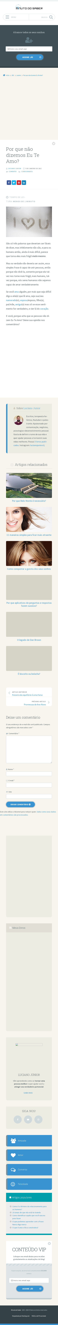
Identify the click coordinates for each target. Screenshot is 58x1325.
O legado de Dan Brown (29, 639)
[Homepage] (29, 6)
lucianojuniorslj (37, 445)
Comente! (13, 171)
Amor (20, 1155)
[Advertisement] (29, 110)
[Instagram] (38, 1119)
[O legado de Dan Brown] (29, 613)
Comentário (14, 733)
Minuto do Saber (16, 1310)
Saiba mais (28, 1093)
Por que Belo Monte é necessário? (29, 500)
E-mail (12, 780)
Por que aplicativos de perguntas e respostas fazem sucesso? (29, 604)
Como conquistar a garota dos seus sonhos (29, 568)
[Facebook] (18, 1119)
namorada (11, 300)
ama (16, 291)
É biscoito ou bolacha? (29, 673)
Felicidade (23, 1184)
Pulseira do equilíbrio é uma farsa (27, 693)
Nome (11, 769)
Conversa (22, 1169)
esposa (23, 300)
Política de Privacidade (39, 1316)
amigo (18, 304)
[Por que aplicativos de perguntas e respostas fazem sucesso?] (29, 576)
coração (44, 308)
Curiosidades (27, 171)
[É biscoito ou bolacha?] (29, 647)
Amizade (22, 1140)
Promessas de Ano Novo (35, 703)
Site (10, 792)
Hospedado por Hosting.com (21, 1316)
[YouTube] (28, 1119)
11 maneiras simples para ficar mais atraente (29, 534)
